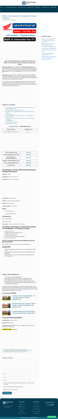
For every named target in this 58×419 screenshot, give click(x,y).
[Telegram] (52, 404)
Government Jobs (45, 7)
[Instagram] (48, 404)
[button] (1, 10)
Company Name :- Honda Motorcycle (14, 110)
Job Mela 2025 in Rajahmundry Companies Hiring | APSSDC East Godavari (17, 350)
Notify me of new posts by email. (10, 389)
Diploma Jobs (53, 7)
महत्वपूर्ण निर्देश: (9, 121)
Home (2, 7)
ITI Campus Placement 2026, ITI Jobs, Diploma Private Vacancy (16, 349)
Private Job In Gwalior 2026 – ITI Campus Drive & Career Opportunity (23, 297)
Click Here (28, 152)
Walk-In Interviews (22, 7)
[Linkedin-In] (50, 404)
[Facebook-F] (46, 404)
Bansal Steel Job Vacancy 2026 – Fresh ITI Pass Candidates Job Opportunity (24, 305)
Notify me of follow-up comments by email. (13, 386)
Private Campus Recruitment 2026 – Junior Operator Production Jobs (49, 58)
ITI (8, 77)
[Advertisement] (19, 52)
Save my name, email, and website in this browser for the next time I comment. (19, 383)
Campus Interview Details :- (11, 123)
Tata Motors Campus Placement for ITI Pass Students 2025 (15, 351)
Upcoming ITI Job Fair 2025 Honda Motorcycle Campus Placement (20, 111)
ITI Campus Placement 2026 (10, 7)
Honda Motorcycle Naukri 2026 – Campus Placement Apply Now (24, 312)
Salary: (7, 113)
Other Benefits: (9, 114)
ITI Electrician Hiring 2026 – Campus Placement (48, 54)
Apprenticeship (30, 7)
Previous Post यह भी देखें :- (12, 122)
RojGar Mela (37, 7)
